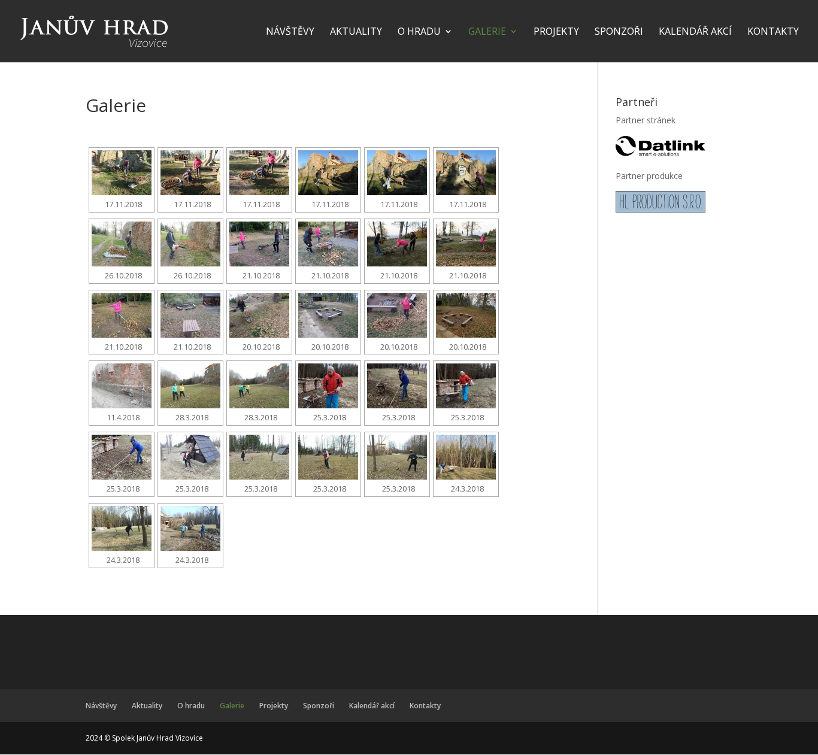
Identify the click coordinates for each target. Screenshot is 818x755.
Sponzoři (619, 32)
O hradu (419, 32)
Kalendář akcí (695, 32)
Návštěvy (290, 32)
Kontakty (773, 32)
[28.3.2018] (190, 385)
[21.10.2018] (259, 244)
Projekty (556, 32)
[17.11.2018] (122, 172)
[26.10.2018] (122, 244)
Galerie (487, 32)
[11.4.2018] (122, 385)
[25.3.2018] (328, 385)
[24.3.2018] (466, 457)
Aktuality (356, 32)
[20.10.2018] (259, 315)
